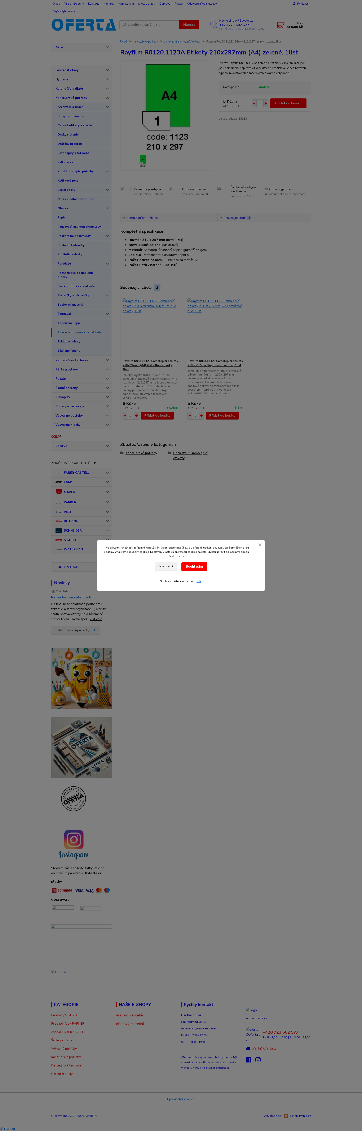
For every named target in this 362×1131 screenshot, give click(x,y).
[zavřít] (260, 544)
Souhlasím (194, 566)
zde (199, 581)
